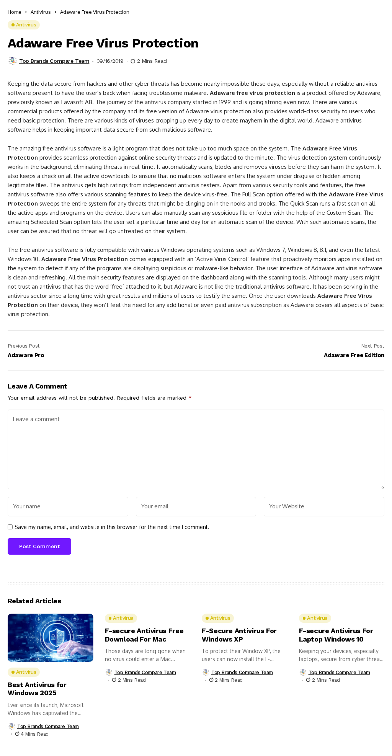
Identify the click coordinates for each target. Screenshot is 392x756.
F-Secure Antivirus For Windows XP (239, 635)
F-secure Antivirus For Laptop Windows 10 (336, 635)
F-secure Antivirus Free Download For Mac (144, 635)
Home (14, 12)
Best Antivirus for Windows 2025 (37, 689)
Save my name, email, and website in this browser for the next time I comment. (112, 527)
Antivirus (41, 12)
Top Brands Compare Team (54, 61)
